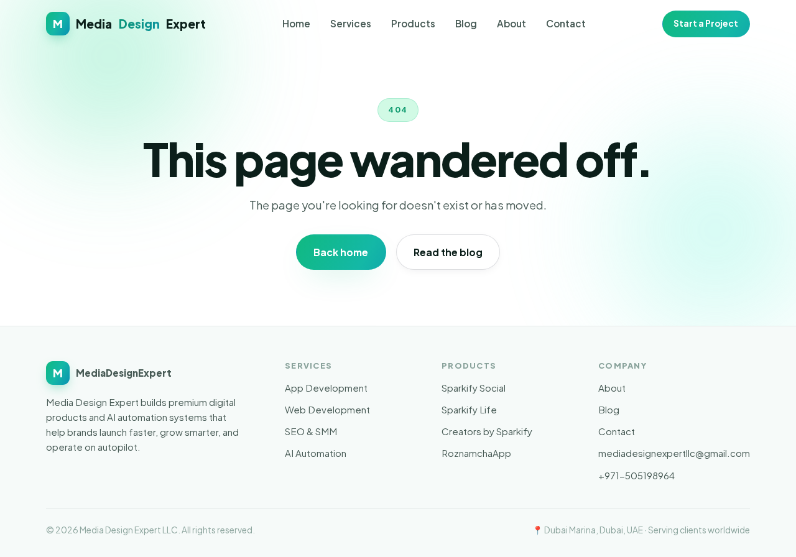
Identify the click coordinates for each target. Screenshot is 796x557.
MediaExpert (129, 23)
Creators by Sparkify (487, 431)
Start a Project (705, 23)
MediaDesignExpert (112, 373)
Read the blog (448, 252)
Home (296, 23)
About (511, 23)
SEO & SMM (311, 431)
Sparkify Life (469, 409)
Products (413, 23)
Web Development (327, 409)
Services (350, 23)
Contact (566, 23)
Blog (466, 23)
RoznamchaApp (476, 453)
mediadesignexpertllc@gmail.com (674, 453)
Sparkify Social (474, 388)
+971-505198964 (636, 475)
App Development (326, 388)
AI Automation (315, 453)
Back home (340, 252)
